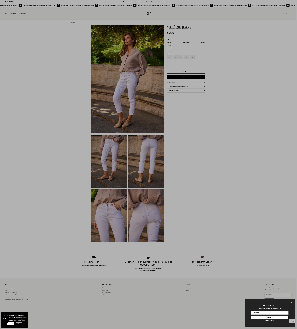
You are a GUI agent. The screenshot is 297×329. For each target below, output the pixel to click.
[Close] (27, 313)
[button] (293, 325)
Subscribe (270, 317)
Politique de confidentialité (19, 320)
